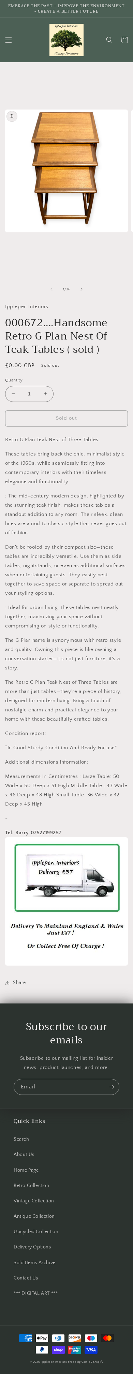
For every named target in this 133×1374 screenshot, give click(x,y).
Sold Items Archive (35, 1262)
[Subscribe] (111, 1087)
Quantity (14, 380)
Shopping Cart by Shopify (85, 1361)
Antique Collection (34, 1216)
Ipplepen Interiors (54, 1361)
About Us (24, 1154)
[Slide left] (51, 289)
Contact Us (26, 1278)
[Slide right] (81, 289)
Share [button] (19, 982)
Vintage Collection (34, 1201)
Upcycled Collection (36, 1231)
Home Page (26, 1170)
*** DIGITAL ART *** (36, 1293)
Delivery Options (32, 1247)
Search (21, 1139)
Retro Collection (31, 1185)
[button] (8, 39)
